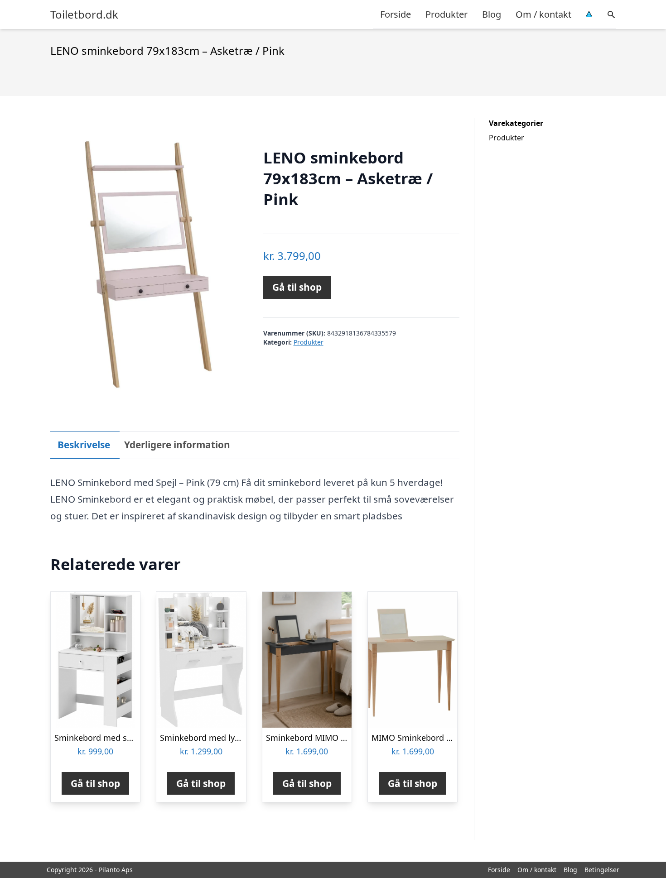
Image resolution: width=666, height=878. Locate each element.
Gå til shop (297, 287)
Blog (491, 14)
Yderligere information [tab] (177, 444)
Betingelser (601, 869)
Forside (395, 14)
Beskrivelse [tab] (84, 444)
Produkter (446, 14)
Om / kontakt (543, 14)
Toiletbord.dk (84, 14)
